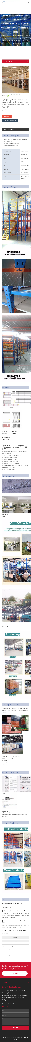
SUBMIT (15, 1028)
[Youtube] (13, 1003)
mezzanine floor (7, 956)
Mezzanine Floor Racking (10, 950)
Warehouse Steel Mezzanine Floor (12, 953)
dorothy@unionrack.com (10, 993)
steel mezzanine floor (9, 947)
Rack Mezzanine (19, 956)
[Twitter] (11, 1003)
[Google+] (5, 1003)
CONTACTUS (14, 973)
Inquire (6, 116)
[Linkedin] (8, 1003)
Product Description (8, 129)
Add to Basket (11, 121)
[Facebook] (3, 1003)
